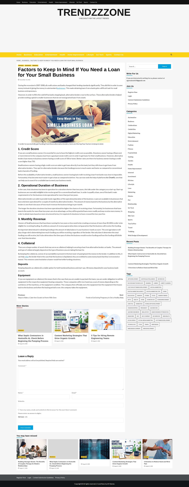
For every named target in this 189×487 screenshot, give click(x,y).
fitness (147, 295)
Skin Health (166, 316)
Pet (129, 200)
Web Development (148, 328)
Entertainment (42, 2)
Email (74, 393)
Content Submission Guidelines (139, 100)
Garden (130, 161)
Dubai (164, 291)
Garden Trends (162, 295)
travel (147, 324)
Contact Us (93, 2)
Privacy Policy (132, 104)
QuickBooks (154, 308)
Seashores (131, 316)
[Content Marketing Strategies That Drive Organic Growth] (70, 321)
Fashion (130, 145)
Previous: (37, 296)
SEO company (146, 316)
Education (33, 2)
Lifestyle (72, 2)
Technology (132, 324)
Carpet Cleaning (166, 283)
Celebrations (132, 125)
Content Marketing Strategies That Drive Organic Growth (148, 264)
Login (130, 96)
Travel (130, 227)
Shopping (131, 212)
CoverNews (101, 484)
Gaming (130, 157)
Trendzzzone (94, 12)
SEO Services (156, 316)
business (148, 283)
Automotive (132, 117)
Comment (22, 366)
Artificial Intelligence (148, 279)
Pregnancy (144, 308)
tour (140, 324)
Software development (163, 320)
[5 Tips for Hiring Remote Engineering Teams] (107, 321)
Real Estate (145, 312)
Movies (130, 196)
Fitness (130, 149)
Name (20, 393)
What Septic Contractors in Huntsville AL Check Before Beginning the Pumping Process (33, 338)
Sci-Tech (79, 2)
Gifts (129, 299)
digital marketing (155, 287)
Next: (105, 296)
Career (156, 283)
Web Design (155, 324)
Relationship (132, 204)
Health (51, 2)
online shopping (133, 308)
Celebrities (132, 129)
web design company (134, 328)
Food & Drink (132, 153)
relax (27, 257)
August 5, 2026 (59, 341)
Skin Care (131, 216)
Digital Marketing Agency (136, 291)
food (153, 295)
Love (129, 188)
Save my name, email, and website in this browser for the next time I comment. (48, 410)
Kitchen (130, 180)
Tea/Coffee (132, 223)
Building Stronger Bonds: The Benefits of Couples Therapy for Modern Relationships (149, 249)
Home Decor (151, 299)
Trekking (131, 231)
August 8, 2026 (86, 464)
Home (18, 2)
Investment (28, 65)
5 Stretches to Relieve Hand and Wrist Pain (143, 268)
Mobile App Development (152, 303)
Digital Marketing (134, 133)
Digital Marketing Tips (153, 291)
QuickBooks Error (133, 312)
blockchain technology (135, 283)
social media (132, 320)
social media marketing (145, 320)
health (136, 299)
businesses (61, 88)
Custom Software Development (137, 287)
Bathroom (161, 279)
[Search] (171, 54)
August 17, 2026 (23, 468)
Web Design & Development (138, 235)
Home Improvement (61, 2)
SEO (138, 316)
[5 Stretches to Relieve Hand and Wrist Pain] (158, 449)
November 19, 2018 (25, 79)
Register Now (132, 92)
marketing (139, 303)
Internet (131, 172)
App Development (133, 279)
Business (25, 2)
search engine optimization (160, 312)
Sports (86, 2)
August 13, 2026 (23, 343)
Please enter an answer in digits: (29, 413)
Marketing (35, 65)
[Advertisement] (94, 37)
